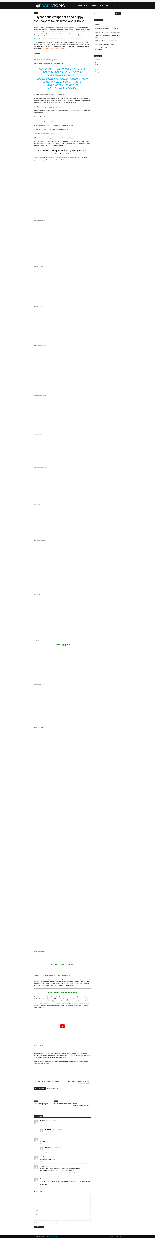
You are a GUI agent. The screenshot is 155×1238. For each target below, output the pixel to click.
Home (80, 5)
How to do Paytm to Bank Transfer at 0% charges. (107, 32)
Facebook (97, 67)
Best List (101, 5)
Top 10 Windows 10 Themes (48, 133)
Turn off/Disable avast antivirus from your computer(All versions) (79, 1082)
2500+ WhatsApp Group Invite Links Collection (107, 40)
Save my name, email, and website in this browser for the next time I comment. (56, 1223)
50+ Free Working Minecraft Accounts (62, 1103)
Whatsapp (98, 74)
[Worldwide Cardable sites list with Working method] (82, 1098)
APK (96, 62)
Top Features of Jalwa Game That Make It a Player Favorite (108, 23)
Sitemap (55, 1236)
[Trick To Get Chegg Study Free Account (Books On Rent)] (43, 1097)
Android (93, 5)
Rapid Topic (49, 1236)
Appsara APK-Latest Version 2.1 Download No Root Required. (107, 48)
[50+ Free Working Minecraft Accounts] (62, 1097)
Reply (41, 1125)
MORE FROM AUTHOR (52, 1088)
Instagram (98, 72)
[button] (119, 5)
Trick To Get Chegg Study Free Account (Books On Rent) (107, 36)
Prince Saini (38, 24)
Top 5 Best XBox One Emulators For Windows (46, 1081)
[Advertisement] (108, 91)
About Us (50, 1)
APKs (107, 5)
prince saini (48, 1129)
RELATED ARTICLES (40, 1088)
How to (86, 5)
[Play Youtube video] (62, 1026)
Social (113, 5)
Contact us (55, 1)
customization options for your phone (73, 38)
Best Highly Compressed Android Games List (106, 28)
